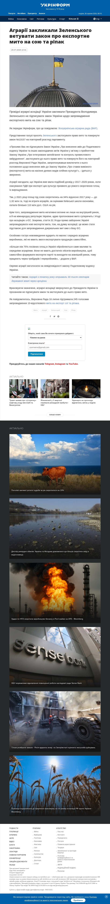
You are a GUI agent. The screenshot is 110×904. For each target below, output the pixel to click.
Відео (11, 842)
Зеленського (50, 135)
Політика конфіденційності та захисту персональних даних (66, 858)
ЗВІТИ (60, 865)
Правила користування (66, 844)
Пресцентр (32, 13)
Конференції (14, 858)
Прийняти (78, 900)
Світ (32, 19)
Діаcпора (37, 860)
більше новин (55, 414)
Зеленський (55, 310)
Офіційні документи (18, 862)
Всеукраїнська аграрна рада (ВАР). (78, 128)
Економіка (22, 19)
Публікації (13, 832)
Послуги (11, 13)
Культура (51, 19)
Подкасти (13, 828)
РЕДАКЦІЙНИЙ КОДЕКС (67, 868)
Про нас (61, 832)
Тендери (61, 848)
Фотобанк (21, 13)
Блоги (12, 845)
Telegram (49, 364)
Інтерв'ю (13, 835)
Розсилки (61, 871)
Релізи (12, 865)
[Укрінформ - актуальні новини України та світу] (55, 4)
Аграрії (44, 310)
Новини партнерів (17, 855)
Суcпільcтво (38, 854)
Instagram (60, 364)
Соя (65, 310)
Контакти (61, 835)
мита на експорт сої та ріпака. (63, 303)
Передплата (62, 838)
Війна (11, 19)
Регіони (40, 19)
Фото (11, 838)
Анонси (42, 13)
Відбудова (38, 835)
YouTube (73, 364)
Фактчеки (37, 844)
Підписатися (36, 354)
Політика (37, 838)
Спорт (62, 19)
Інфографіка (14, 848)
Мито (36, 310)
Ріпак (73, 310)
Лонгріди (13, 852)
